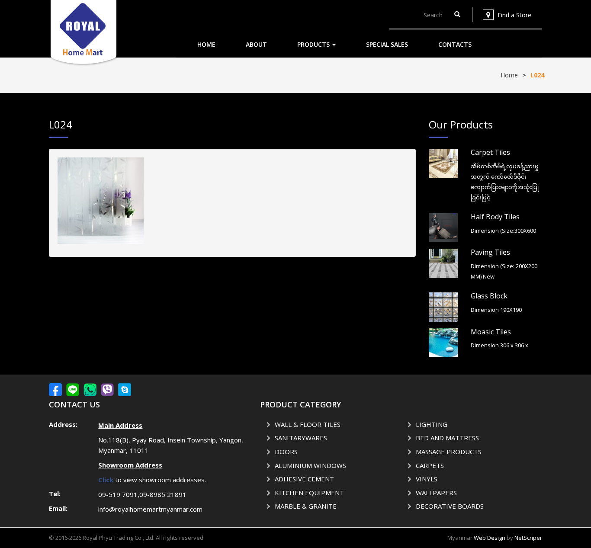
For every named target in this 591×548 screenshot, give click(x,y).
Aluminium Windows (310, 465)
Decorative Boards (450, 506)
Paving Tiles (490, 252)
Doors (286, 451)
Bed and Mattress (447, 437)
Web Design (489, 538)
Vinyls (426, 478)
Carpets (430, 465)
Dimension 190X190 (496, 310)
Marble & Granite (306, 506)
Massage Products (449, 451)
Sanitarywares (301, 437)
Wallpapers (436, 492)
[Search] (457, 15)
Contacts (455, 44)
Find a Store (514, 15)
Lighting (431, 424)
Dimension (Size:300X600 (503, 230)
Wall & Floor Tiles (307, 424)
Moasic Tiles (491, 331)
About (256, 44)
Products (314, 44)
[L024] (101, 200)
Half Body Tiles (495, 216)
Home (206, 44)
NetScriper (528, 538)
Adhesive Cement (304, 478)
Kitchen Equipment (309, 492)
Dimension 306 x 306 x (499, 345)
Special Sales (387, 44)
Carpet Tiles (490, 152)
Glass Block (489, 296)
